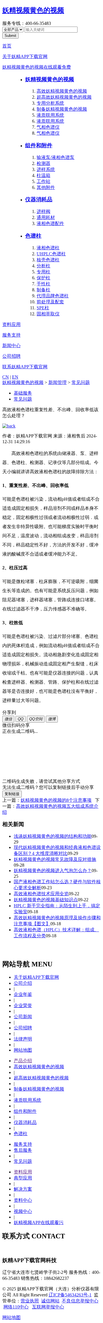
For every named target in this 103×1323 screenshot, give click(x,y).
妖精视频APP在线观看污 (39, 1222)
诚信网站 (50, 1300)
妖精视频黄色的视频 (33, 10)
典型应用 (23, 1177)
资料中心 (23, 1200)
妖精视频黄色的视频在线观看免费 (36, 67)
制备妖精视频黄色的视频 (62, 109)
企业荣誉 (23, 1005)
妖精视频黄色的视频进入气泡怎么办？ (53, 870)
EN (15, 377)
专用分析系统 (50, 103)
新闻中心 (11, 345)
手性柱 (43, 283)
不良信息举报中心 (80, 1300)
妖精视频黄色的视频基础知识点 (46, 899)
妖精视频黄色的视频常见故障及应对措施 (55, 859)
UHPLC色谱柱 (51, 253)
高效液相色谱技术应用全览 (41, 893)
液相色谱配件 (50, 223)
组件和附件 (38, 145)
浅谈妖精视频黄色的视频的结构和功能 (53, 836)
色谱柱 (33, 236)
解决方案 (23, 1189)
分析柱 (43, 265)
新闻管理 (57, 382)
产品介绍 (23, 1060)
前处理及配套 (50, 301)
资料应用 (11, 324)
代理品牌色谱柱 (53, 295)
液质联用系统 (50, 115)
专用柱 (43, 271)
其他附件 (46, 187)
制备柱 (43, 289)
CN (5, 377)
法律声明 (23, 1038)
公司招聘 (11, 356)
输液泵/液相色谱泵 (55, 157)
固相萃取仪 (48, 313)
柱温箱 (43, 175)
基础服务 (23, 393)
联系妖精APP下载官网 (24, 366)
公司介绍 (23, 983)
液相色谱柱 (48, 247)
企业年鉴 (23, 994)
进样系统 (46, 169)
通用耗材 (46, 217)
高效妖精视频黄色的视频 (62, 91)
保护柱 (43, 277)
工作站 (43, 181)
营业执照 (30, 1300)
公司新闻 (23, 1016)
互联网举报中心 (48, 1306)
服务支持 (11, 335)
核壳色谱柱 (48, 259)
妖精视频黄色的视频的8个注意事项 (56, 800)
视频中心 (23, 1211)
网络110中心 (16, 1306)
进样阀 (43, 211)
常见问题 (81, 382)
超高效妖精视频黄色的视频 (64, 97)
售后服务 (23, 1150)
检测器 (43, 163)
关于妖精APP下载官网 (24, 56)
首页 (6, 45)
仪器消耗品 (38, 199)
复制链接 (12, 794)
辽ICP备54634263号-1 (70, 1294)
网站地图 (23, 1050)
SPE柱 (43, 307)
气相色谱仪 (48, 127)
